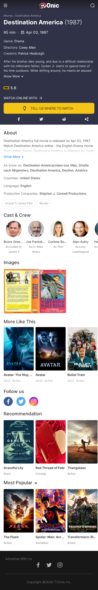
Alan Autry (80, 242)
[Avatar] (51, 349)
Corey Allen (27, 47)
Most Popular (18, 482)
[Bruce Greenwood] (14, 229)
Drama (19, 41)
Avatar (41, 375)
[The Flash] (19, 510)
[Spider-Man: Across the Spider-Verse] (51, 510)
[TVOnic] (49, 5)
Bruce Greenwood (14, 242)
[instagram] (33, 405)
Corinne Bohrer (58, 242)
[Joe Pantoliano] (36, 229)
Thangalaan (76, 468)
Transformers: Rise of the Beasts (82, 537)
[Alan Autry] (80, 229)
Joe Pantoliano (36, 242)
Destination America (28, 15)
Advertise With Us (18, 559)
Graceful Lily (13, 468)
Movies (8, 15)
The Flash (11, 537)
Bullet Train (76, 375)
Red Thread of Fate (50, 468)
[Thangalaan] (82, 442)
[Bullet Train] (82, 349)
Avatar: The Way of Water (19, 375)
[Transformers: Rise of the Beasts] (82, 510)
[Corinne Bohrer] (58, 229)
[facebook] (8, 405)
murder (44, 203)
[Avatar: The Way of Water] (19, 349)
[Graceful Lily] (19, 442)
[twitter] (21, 405)
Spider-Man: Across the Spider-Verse (51, 537)
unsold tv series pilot (19, 203)
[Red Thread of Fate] (51, 442)
